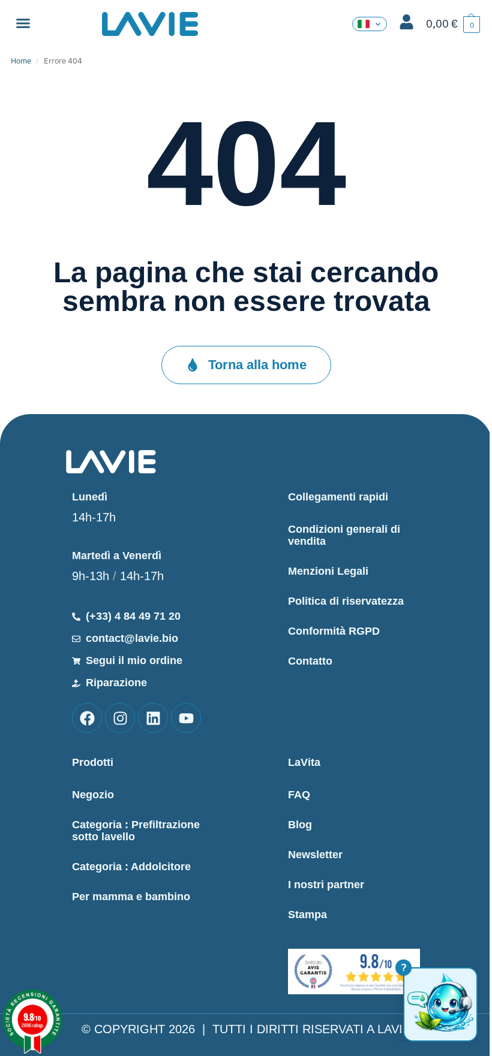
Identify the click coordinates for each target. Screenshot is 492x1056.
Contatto (310, 661)
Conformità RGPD (334, 631)
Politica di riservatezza (346, 601)
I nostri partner (326, 885)
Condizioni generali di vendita (344, 535)
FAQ (299, 795)
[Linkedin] (153, 718)
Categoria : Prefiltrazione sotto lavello (136, 831)
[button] (23, 23)
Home (21, 61)
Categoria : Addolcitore (131, 867)
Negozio (93, 795)
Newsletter (315, 855)
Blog (300, 825)
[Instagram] (120, 718)
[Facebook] (87, 718)
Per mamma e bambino (131, 897)
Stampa (307, 915)
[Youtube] (186, 718)
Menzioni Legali (328, 571)
